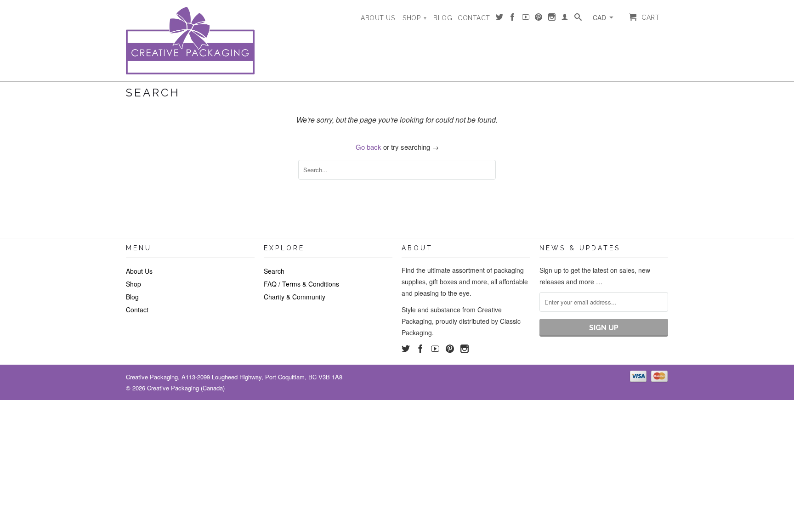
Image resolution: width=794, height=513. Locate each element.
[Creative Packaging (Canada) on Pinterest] (539, 18)
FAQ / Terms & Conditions (301, 283)
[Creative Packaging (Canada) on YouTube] (526, 18)
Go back (368, 147)
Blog (442, 18)
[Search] (578, 18)
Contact (474, 18)
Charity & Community (294, 296)
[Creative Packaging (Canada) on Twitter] (500, 18)
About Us (378, 18)
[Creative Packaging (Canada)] (190, 40)
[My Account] (565, 18)
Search (274, 271)
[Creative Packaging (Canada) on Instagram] (552, 18)
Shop (414, 18)
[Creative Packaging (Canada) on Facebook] (512, 18)
